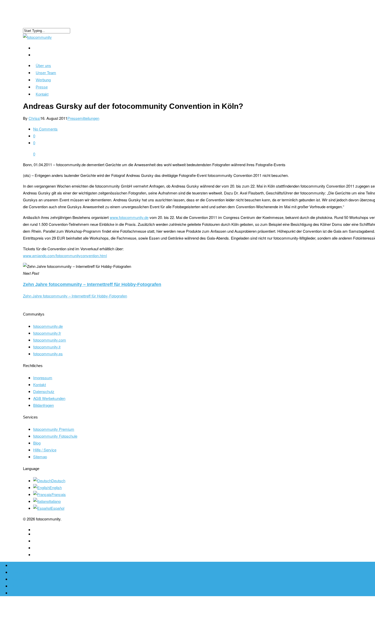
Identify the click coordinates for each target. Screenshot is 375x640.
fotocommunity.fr (47, 333)
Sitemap (40, 456)
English (55, 487)
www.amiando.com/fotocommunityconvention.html (65, 255)
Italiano (55, 501)
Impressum (42, 377)
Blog (37, 443)
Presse (42, 87)
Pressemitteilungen (83, 118)
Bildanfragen (43, 405)
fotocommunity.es (48, 353)
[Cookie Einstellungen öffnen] (38, 636)
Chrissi (34, 118)
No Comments (45, 129)
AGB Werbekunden (49, 398)
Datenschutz (43, 391)
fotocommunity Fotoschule (55, 436)
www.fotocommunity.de (129, 217)
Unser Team (46, 73)
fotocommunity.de (48, 326)
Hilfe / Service (44, 449)
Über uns (43, 65)
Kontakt (42, 94)
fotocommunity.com (49, 340)
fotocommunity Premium (53, 429)
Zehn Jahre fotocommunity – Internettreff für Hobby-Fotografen (75, 295)
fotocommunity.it (46, 346)
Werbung (43, 80)
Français (59, 494)
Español (57, 508)
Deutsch (58, 480)
